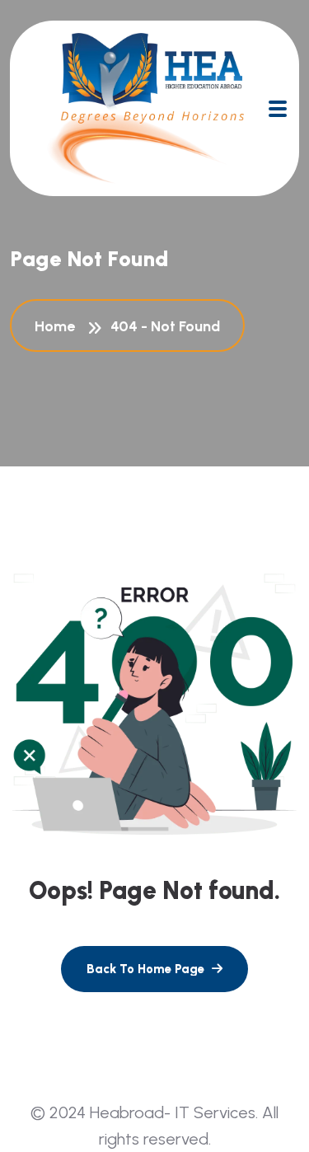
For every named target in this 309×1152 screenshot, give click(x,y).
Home (58, 326)
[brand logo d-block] (145, 108)
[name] (278, 109)
